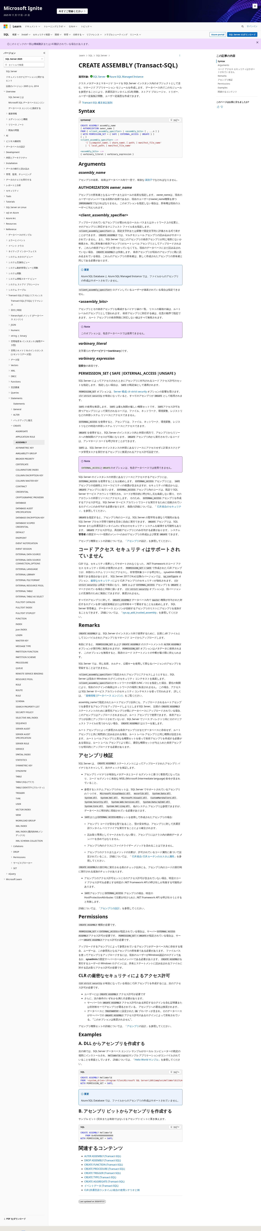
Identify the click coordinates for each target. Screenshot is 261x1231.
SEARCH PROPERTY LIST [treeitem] (28, 706)
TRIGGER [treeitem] (20, 792)
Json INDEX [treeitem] (21, 629)
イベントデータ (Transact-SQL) (101, 1185)
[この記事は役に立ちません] (222, 107)
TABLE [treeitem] (19, 776)
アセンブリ (133, 541)
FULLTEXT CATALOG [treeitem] (25, 602)
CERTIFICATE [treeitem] (22, 464)
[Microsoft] (6, 26)
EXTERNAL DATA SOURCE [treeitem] (28, 554)
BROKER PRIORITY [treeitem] (25, 458)
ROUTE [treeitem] (19, 690)
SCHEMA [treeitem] (20, 701)
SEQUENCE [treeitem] (21, 723)
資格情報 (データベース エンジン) (104, 695)
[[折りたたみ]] (44, 53)
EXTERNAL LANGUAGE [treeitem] (27, 569)
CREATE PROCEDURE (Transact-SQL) (104, 1168)
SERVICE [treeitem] (20, 748)
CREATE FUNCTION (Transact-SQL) (103, 1164)
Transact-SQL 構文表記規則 (97, 102)
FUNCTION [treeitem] (21, 618)
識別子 (148, 180)
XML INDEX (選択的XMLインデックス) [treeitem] (29, 833)
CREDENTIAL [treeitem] (22, 491)
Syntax (221, 61)
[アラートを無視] (255, 6)
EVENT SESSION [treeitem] (24, 548)
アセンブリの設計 (110, 908)
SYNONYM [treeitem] (21, 770)
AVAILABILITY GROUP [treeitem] (26, 453)
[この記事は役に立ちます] (218, 107)
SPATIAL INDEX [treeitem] (23, 754)
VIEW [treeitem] (18, 815)
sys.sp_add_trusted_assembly (139, 612)
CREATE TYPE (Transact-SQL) (100, 1177)
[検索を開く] (243, 26)
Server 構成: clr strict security (130, 391)
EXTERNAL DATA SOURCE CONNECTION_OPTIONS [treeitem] (28, 561)
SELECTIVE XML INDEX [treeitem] (27, 717)
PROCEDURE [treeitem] (22, 662)
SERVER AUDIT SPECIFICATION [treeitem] (23, 736)
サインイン (252, 26)
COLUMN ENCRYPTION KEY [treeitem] (29, 475)
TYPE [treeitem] (18, 798)
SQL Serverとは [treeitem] (16, 97)
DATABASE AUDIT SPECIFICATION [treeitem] (24, 510)
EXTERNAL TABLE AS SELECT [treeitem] (30, 596)
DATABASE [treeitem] (21, 502)
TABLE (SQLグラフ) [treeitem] (25, 781)
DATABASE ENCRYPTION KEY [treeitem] (30, 517)
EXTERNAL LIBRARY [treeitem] (25, 574)
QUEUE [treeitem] (19, 668)
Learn (82, 55)
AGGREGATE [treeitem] (22, 431)
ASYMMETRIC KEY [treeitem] (25, 447)
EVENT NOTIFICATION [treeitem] (27, 543)
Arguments (223, 65)
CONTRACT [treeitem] (21, 486)
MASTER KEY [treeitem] (22, 640)
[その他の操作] (179, 55)
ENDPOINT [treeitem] (21, 537)
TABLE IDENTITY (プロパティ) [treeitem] (30, 787)
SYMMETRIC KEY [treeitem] (24, 765)
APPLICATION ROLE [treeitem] (25, 436)
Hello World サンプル (146, 1059)
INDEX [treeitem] (19, 624)
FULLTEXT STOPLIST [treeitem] (25, 613)
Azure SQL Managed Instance (126, 76)
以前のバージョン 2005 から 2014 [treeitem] (22, 86)
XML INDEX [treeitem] (21, 826)
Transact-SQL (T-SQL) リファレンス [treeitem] (27, 302)
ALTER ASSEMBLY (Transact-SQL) (102, 1156)
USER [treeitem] (18, 804)
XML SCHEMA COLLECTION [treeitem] (29, 840)
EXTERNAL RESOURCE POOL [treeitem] (30, 585)
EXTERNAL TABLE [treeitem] (24, 591)
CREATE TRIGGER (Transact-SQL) (102, 1173)
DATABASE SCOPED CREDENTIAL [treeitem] (25, 525)
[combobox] (24, 58)
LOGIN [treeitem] (19, 635)
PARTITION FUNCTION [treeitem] (27, 651)
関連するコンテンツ (227, 91)
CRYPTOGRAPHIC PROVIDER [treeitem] (30, 497)
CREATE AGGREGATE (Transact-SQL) (104, 1181)
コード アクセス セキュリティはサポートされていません (236, 70)
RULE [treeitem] (18, 695)
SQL (90, 55)
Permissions (224, 83)
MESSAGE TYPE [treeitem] (23, 646)
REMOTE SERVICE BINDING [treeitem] (29, 673)
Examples (222, 87)
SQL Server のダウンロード (242, 34)
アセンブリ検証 (225, 79)
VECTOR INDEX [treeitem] (23, 809)
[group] (130, 1080)
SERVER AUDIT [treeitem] (23, 728)
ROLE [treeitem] (18, 684)
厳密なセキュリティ (101, 580)
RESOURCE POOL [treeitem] (24, 679)
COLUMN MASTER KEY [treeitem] (27, 480)
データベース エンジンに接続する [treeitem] (24, 108)
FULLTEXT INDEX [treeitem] (24, 607)
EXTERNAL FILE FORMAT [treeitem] (28, 580)
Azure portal (217, 34)
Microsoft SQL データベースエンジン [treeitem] (26, 102)
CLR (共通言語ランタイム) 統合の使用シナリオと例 (112, 1190)
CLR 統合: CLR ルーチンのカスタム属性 (153, 856)
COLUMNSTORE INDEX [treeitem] (27, 469)
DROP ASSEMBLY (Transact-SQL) (102, 1160)
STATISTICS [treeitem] (21, 759)
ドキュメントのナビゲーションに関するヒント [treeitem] (25, 78)
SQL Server (101, 55)
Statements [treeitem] (19, 403)
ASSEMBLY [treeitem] (21, 442)
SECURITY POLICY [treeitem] (24, 712)
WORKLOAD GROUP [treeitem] (25, 820)
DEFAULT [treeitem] (20, 532)
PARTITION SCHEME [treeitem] (26, 657)
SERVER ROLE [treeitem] (22, 743)
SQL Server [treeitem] (11, 71)
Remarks (222, 75)
